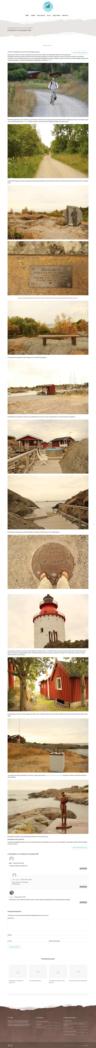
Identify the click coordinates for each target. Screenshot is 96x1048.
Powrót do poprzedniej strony (80, 52)
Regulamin (56, 15)
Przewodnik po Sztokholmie (43, 1021)
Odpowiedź (84, 868)
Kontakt (65, 15)
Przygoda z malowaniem (70, 1034)
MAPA (49, 60)
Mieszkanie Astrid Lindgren (70, 1031)
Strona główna (11, 27)
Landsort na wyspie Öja (19, 30)
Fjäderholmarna (68, 1020)
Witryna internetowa (54, 941)
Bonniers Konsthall (69, 1028)
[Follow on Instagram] (11, 1045)
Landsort (25, 121)
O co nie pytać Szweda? (35, 980)
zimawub (11, 897)
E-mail (10, 941)
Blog (49, 15)
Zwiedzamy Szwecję (41, 1026)
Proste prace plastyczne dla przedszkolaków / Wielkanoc (74, 1024)
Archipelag (39, 1024)
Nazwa (10, 935)
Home (27, 15)
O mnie (33, 15)
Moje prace (41, 15)
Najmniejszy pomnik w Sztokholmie (78, 980)
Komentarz (11, 918)
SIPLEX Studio (86, 1045)
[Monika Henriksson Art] (48, 6)
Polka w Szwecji (18, 27)
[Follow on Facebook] (9, 1045)
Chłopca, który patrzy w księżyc (54, 775)
